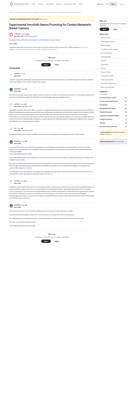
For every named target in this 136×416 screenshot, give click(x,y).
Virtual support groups (107, 79)
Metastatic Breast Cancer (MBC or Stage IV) (35, 49)
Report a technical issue (107, 87)
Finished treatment (113, 112)
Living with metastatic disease (113, 116)
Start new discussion (106, 53)
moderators (17, 34)
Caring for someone (113, 119)
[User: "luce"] (11, 129)
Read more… (84, 47)
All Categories (104, 94)
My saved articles (106, 72)
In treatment (113, 105)
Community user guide (107, 76)
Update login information (108, 41)
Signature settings (106, 45)
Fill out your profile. (118, 141)
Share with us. (43, 19)
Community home (106, 57)
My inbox (103, 68)
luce (15, 128)
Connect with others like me (113, 101)
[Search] (107, 4)
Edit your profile (105, 38)
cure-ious (16, 104)
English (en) (100, 4)
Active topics (104, 64)
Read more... (108, 134)
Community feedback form (108, 83)
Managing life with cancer (113, 108)
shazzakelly (17, 89)
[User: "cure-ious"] (11, 105)
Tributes (113, 123)
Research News (52, 49)
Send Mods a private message (109, 49)
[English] (19, 4)
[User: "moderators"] (11, 35)
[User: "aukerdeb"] (11, 74)
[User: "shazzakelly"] (11, 90)
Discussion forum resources (113, 126)
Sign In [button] (46, 65)
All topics (103, 60)
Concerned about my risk (113, 98)
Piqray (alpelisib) (17, 49)
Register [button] (57, 65)
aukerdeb (17, 73)
